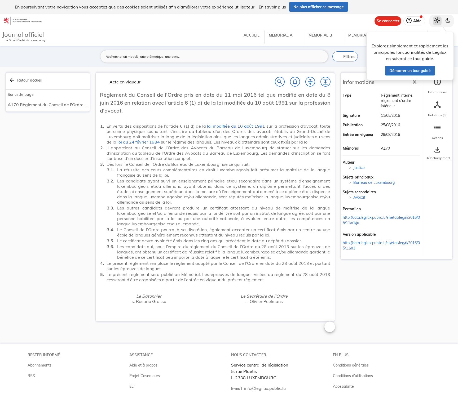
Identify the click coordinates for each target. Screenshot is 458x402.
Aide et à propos (143, 365)
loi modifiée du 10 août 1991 (236, 126)
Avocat (359, 197)
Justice (359, 167)
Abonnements (39, 365)
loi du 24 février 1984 (138, 142)
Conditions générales (351, 365)
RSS (31, 375)
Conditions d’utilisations (353, 375)
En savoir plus (272, 7)
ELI (132, 386)
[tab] (437, 86)
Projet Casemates (144, 375)
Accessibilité (343, 386)
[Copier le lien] (368, 209)
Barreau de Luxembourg (374, 182)
